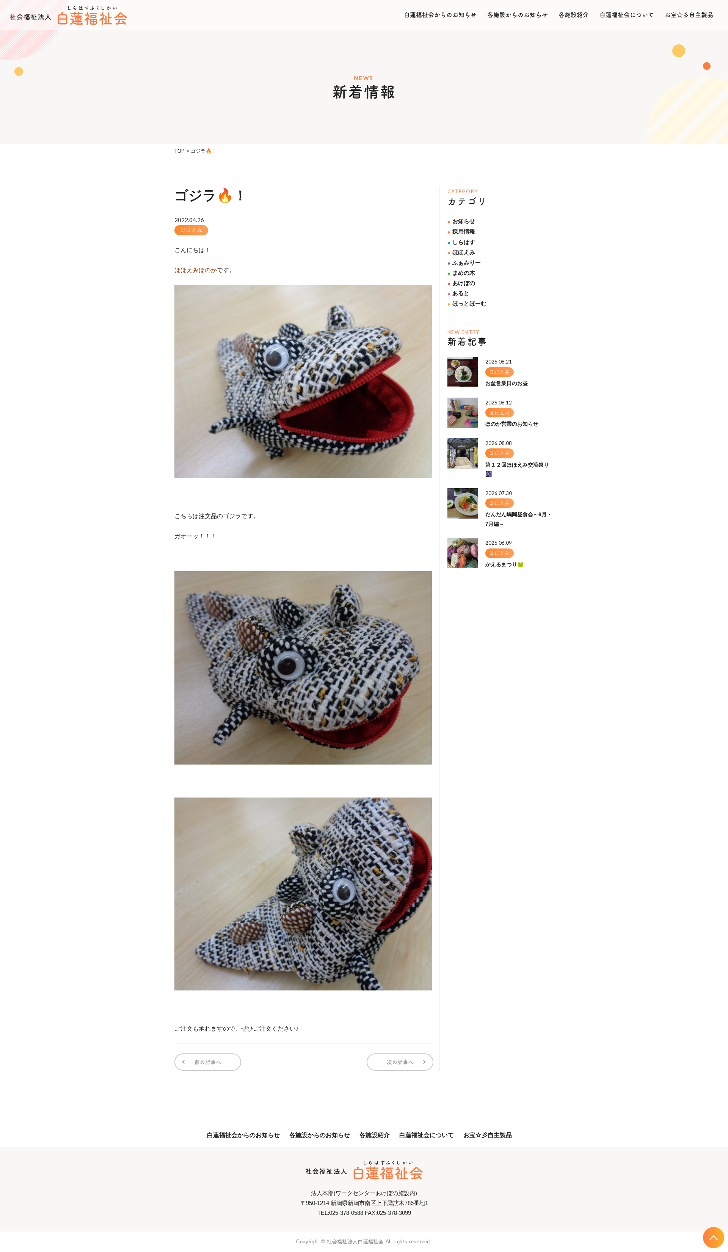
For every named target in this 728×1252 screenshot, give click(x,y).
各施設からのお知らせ (517, 15)
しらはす (461, 242)
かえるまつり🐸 (504, 564)
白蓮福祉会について (626, 15)
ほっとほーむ (466, 303)
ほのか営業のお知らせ (511, 424)
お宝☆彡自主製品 (689, 15)
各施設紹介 (574, 15)
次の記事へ (400, 1062)
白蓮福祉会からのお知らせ (440, 15)
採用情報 (461, 231)
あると (458, 293)
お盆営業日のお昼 (506, 383)
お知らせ (461, 221)
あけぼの (461, 283)
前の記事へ (208, 1062)
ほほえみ (191, 230)
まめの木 (461, 273)
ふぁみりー (464, 262)
